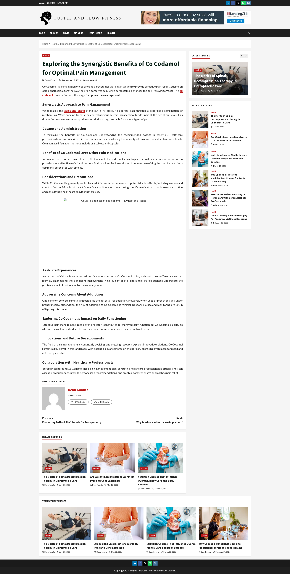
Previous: (71, 420)
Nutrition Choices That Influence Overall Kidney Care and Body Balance (157, 480)
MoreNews (155, 570)
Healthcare (95, 32)
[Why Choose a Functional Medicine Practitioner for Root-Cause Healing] (223, 523)
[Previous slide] (242, 56)
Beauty (54, 32)
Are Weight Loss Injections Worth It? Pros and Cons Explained (215, 80)
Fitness (78, 32)
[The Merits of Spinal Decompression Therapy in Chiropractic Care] (64, 458)
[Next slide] (246, 56)
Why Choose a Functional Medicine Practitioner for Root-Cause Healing (200, 178)
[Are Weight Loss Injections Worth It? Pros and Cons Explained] (112, 458)
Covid (66, 32)
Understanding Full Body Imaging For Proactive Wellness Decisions (200, 217)
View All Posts (101, 402)
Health (110, 32)
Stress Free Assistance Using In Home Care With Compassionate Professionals (200, 198)
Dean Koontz (51, 80)
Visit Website (78, 402)
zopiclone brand (74, 110)
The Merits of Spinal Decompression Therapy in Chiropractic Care (200, 119)
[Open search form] (249, 33)
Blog (42, 32)
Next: (159, 420)
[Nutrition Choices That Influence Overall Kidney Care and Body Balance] (160, 458)
